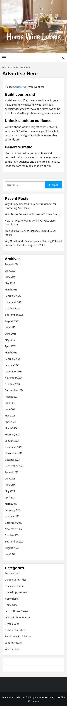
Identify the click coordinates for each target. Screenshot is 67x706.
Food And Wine (13, 573)
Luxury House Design (17, 611)
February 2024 (13, 434)
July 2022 (10, 554)
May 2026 (10, 283)
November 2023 (13, 453)
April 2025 (10, 346)
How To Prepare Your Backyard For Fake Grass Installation (30, 222)
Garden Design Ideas (16, 579)
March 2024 (11, 428)
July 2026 (10, 270)
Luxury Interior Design (17, 617)
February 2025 (13, 359)
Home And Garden (15, 586)
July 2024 (10, 403)
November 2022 (13, 529)
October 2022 (12, 535)
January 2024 (12, 440)
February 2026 (13, 296)
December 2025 (13, 302)
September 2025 (14, 314)
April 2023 (10, 497)
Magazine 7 (56, 697)
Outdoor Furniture (15, 630)
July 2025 (10, 327)
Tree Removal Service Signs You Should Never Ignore (30, 233)
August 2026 (11, 264)
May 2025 (10, 340)
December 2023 (13, 447)
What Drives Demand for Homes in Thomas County (33, 214)
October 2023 (12, 459)
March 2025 (11, 352)
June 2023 (10, 485)
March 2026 (11, 289)
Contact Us (19, 87)
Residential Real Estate (18, 636)
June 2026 (10, 277)
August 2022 (11, 548)
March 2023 (11, 503)
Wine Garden (12, 649)
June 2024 (10, 409)
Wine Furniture (13, 642)
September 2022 (14, 541)
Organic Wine (12, 624)
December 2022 (13, 522)
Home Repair (12, 598)
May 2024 (10, 415)
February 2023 (13, 510)
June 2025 (10, 333)
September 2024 (14, 390)
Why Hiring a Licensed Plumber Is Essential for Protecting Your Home (30, 206)
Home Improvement (16, 592)
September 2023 (14, 466)
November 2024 (13, 377)
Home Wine (11, 605)
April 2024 (10, 422)
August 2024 (11, 396)
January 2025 (12, 365)
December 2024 (13, 371)
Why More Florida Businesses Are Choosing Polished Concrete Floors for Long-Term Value (33, 243)
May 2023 (10, 491)
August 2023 (11, 472)
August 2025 (11, 321)
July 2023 (10, 478)
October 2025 (12, 308)
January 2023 (12, 516)
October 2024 (12, 384)
